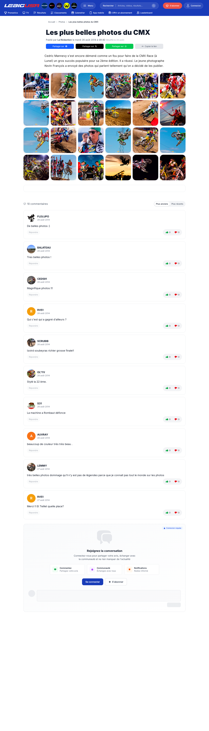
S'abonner (117, 581)
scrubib (42, 341)
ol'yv (41, 372)
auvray (42, 434)
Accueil (51, 22)
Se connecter (92, 581)
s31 (39, 403)
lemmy (42, 465)
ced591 (42, 278)
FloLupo (43, 216)
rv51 (40, 309)
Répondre (33, 232)
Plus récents (177, 204)
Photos (62, 22)
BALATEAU (44, 247)
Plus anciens (162, 204)
